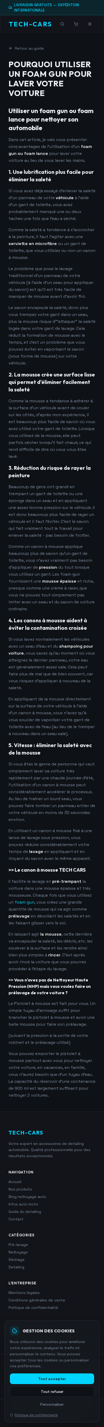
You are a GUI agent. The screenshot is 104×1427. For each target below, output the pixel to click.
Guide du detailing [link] (25, 1211)
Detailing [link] (16, 1267)
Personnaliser (52, 1404)
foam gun (24, 902)
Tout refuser (52, 1391)
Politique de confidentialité (36, 1415)
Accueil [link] (15, 1181)
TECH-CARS (30, 24)
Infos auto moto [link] (23, 1204)
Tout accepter (52, 1378)
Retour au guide (29, 48)
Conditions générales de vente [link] (37, 1300)
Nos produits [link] (20, 1189)
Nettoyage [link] (18, 1252)
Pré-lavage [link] (18, 1244)
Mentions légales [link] (24, 1292)
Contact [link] (16, 1219)
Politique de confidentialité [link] (33, 1307)
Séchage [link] (17, 1259)
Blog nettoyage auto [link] (27, 1196)
